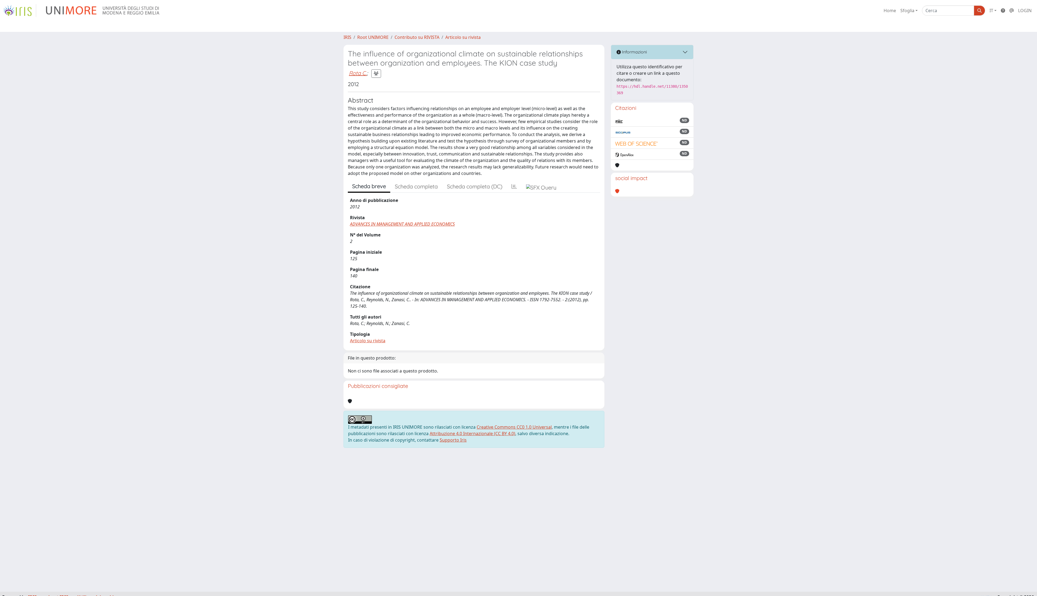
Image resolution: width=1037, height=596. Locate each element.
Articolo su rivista (463, 37)
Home (890, 10)
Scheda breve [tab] (369, 186)
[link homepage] (19, 10)
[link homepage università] (103, 10)
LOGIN (1025, 10)
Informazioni (634, 52)
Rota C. (358, 73)
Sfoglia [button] (907, 10)
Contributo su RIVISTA (417, 37)
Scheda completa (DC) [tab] (474, 186)
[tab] (514, 186)
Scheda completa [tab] (416, 186)
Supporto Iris (453, 440)
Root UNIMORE (373, 37)
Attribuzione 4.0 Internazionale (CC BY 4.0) (472, 433)
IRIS (347, 37)
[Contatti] (1011, 10)
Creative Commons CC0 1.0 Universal (514, 427)
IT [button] (991, 10)
